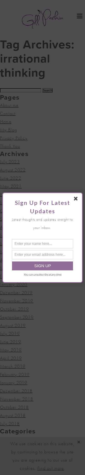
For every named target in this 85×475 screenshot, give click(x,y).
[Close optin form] (76, 199)
